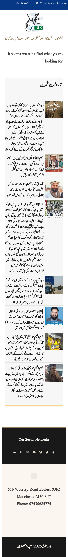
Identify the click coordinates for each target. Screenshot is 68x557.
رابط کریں (9, 38)
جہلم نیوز (59, 38)
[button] (34, 476)
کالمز (27, 38)
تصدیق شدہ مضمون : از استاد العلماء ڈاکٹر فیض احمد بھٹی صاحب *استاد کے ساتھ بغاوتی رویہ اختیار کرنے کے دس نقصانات (25, 189)
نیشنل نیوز (49, 38)
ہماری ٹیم (19, 38)
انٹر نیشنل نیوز (37, 38)
